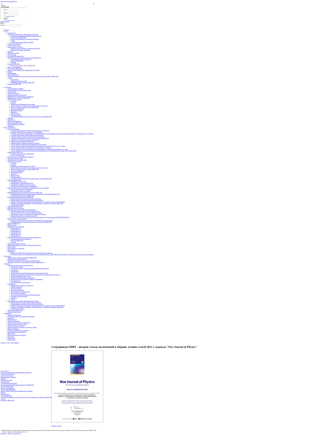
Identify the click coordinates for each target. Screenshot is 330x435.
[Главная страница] (94, 3)
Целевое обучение (16, 288)
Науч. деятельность (9, 127)
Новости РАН (12, 247)
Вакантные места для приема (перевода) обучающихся (27, 279)
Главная (6, 30)
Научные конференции (14, 180)
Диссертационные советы (15, 158)
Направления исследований (16, 226)
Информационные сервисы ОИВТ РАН (22, 82)
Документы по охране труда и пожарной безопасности (24, 260)
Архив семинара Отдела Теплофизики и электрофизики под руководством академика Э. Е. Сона (39, 149)
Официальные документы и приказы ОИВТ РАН (25, 48)
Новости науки (12, 225)
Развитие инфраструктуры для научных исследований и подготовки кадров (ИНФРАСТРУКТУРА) (40, 217)
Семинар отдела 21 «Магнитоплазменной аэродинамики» (28, 137)
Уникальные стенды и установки (20, 191)
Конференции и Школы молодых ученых (23, 104)
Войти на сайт (5, 21)
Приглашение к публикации (16, 248)
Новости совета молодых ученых (17, 324)
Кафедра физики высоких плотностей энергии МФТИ (27, 200)
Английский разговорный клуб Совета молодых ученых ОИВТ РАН (31, 116)
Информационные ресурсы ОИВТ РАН (22, 195)
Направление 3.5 (16, 234)
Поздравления (12, 54)
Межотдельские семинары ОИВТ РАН (22, 141)
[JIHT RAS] (3, 23)
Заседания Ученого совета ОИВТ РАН (22, 154)
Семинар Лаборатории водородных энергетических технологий (30, 138)
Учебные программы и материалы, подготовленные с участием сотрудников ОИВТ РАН (37, 203)
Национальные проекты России (17, 332)
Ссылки (10, 78)
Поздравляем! (15, 342)
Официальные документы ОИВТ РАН (19, 98)
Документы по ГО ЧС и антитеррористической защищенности (26, 262)
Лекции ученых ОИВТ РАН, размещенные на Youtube (23, 70)
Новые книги (11, 250)
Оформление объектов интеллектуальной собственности (24, 245)
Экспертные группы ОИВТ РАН (17, 160)
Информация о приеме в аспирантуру (22, 285)
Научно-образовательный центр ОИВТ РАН (21, 197)
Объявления (7, 313)
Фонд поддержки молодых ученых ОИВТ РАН (25, 107)
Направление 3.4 (16, 233)
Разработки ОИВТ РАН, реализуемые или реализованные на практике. (32, 253)
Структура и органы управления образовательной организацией (30, 268)
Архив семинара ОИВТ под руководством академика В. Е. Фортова (31, 147)
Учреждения (14, 79)
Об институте (12, 33)
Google (13, 40)
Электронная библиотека (15, 206)
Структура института (14, 45)
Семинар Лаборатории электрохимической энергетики (27, 135)
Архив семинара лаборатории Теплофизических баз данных (28, 144)
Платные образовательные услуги (21, 276)
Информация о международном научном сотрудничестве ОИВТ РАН (31, 222)
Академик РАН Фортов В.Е (16, 56)
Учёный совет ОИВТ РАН (15, 152)
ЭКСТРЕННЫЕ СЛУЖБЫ (15, 89)
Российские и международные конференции (24, 186)
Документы (7, 256)
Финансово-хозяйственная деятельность (23, 278)
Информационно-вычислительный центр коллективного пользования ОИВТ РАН (35, 194)
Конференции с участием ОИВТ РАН (22, 183)
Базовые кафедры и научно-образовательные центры (23, 301)
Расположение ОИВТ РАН (19, 37)
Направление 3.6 (16, 236)
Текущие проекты (16, 115)
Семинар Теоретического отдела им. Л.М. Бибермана (26, 132)
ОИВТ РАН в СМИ (13, 53)
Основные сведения (17, 267)
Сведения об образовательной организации (20, 265)
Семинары (11, 318)
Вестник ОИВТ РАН (17, 61)
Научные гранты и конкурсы (16, 326)
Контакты (14, 112)
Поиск (9, 433)
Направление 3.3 (16, 231)
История (10, 51)
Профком (10, 118)
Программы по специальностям (20, 291)
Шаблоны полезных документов (20, 50)
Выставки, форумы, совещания (17, 335)
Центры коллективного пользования (21, 189)
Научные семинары (13, 129)
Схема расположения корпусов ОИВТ (22, 42)
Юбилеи (10, 71)
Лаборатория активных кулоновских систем (24, 216)
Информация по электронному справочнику (21, 96)
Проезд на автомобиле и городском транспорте (25, 39)
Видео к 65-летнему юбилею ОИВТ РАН (23, 65)
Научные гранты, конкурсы (16, 208)
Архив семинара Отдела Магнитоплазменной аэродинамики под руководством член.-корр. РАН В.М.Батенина (43, 150)
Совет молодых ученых (14, 99)
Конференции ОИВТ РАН (18, 181)
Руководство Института (15, 44)
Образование (15, 271)
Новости (13, 102)
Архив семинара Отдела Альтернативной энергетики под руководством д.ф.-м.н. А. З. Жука (38, 146)
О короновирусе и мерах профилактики (19, 90)
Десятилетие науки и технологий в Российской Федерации (28, 214)
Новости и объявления (14, 67)
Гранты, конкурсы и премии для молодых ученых (22, 327)
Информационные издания (19, 81)
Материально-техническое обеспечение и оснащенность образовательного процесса (35, 274)
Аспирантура (11, 284)
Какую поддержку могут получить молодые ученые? (26, 212)
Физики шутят (12, 73)
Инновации (11, 251)
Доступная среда (16, 281)
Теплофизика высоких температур (21, 59)
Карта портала (16, 433)
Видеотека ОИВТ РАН (14, 84)
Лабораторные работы (17, 205)
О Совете (13, 101)
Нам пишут (11, 336)
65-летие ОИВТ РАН (14, 64)
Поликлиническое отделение (16, 124)
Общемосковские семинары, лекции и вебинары (25, 143)
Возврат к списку (56, 426)
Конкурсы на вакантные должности (18, 330)
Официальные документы (15, 47)
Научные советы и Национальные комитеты (21, 157)
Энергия (13, 62)
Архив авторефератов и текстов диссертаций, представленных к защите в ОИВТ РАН (33, 76)
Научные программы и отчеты (16, 243)
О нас (5, 31)
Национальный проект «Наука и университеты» (22, 209)
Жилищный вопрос (16, 110)
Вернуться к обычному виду (9, 1)
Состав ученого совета (17, 155)
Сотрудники (7, 87)
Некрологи (11, 126)
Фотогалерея (11, 338)
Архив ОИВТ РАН (13, 75)
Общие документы (16, 287)
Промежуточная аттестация (19, 296)
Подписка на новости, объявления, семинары (21, 316)
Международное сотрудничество (17, 219)
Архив (13, 299)
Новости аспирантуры (17, 290)
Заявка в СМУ (15, 113)
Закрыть (3, 5)
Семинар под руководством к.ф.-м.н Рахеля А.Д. (25, 140)
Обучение (7, 264)
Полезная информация (17, 109)
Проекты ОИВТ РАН (14, 223)
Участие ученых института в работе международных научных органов (32, 220)
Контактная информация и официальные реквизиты (23, 34)
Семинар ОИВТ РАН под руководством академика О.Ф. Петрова (30, 130)
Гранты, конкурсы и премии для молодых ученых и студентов (29, 106)
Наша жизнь (11, 119)
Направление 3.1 (16, 228)
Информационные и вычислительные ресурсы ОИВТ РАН (25, 192)
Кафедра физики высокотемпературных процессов (26, 199)
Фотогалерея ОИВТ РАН (15, 68)
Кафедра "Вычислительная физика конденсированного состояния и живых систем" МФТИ (38, 202)
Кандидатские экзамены (18, 293)
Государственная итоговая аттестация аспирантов (25, 295)
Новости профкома (13, 329)
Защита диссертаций (14, 321)
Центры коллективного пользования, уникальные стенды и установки (28, 188)
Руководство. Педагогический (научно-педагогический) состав (29, 273)
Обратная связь (12, 92)
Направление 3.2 (16, 229)
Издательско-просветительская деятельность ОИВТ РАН (24, 58)
